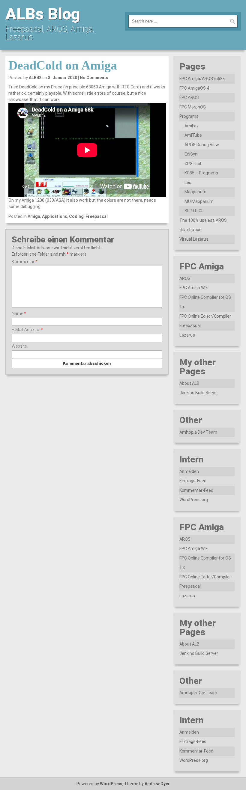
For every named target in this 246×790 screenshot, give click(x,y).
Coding (76, 216)
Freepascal (97, 216)
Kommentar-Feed (196, 490)
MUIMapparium (199, 201)
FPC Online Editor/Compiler (205, 316)
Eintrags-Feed (192, 480)
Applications (54, 216)
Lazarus (187, 335)
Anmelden (189, 471)
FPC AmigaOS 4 (194, 88)
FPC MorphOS (192, 107)
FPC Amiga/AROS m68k (202, 78)
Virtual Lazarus (193, 239)
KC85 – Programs (201, 173)
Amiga (34, 216)
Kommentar (25, 261)
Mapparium (195, 191)
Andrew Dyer (157, 783)
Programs (189, 116)
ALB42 (35, 77)
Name (19, 313)
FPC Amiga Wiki (193, 287)
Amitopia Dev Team (198, 432)
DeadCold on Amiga (62, 65)
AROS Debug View (201, 144)
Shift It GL (193, 210)
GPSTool (192, 163)
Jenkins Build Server (198, 392)
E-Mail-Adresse (27, 329)
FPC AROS (189, 97)
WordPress (111, 783)
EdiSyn (190, 154)
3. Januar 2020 (62, 77)
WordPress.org (193, 499)
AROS (184, 278)
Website (19, 346)
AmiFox (191, 125)
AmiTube (193, 135)
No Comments (94, 77)
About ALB (189, 383)
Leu (187, 182)
